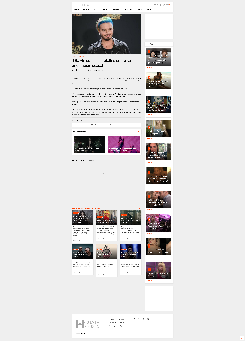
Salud (149, 9)
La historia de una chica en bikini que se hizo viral (158, 83)
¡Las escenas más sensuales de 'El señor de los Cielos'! (157, 202)
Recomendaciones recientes (86, 208)
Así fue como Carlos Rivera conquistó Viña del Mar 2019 (130, 254)
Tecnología (115, 9)
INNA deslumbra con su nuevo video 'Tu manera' (105, 221)
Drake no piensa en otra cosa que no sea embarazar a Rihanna (122, 150)
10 (150, 269)
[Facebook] (157, 4)
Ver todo (138, 208)
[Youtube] (160, 4)
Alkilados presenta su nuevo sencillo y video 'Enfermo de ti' (104, 254)
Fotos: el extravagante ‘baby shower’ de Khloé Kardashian (158, 226)
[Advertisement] (86, 192)
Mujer (105, 9)
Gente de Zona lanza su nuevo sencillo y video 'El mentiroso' (81, 254)
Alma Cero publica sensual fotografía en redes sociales (157, 155)
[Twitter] (155, 4)
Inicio (77, 9)
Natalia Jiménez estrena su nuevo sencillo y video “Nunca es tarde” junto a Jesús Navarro (82, 219)
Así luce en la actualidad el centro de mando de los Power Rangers (158, 107)
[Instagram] (164, 4)
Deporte (139, 9)
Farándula (86, 9)
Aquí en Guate (128, 9)
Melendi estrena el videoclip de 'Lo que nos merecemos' (129, 220)
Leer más (149, 67)
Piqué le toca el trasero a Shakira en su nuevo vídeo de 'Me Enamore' (158, 178)
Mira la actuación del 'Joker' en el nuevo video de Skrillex (87, 150)
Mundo (96, 9)
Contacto (121, 319)
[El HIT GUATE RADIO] (85, 5)
